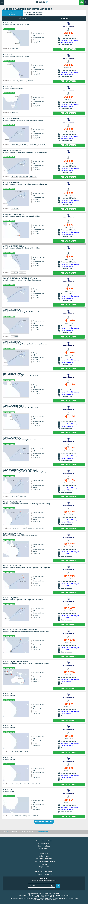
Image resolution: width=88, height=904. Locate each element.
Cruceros (4, 831)
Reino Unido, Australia (13, 214)
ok (58, 885)
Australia (7, 22)
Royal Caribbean (27, 831)
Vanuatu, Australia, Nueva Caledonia (20, 630)
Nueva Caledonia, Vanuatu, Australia (20, 470)
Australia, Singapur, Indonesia (17, 662)
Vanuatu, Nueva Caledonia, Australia (20, 278)
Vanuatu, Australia (12, 150)
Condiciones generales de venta (44, 861)
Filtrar (24, 18)
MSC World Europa (44, 843)
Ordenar (66, 18)
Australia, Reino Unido (13, 246)
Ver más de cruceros (44, 822)
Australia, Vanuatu (12, 118)
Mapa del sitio (44, 867)
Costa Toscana (44, 849)
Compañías (14, 831)
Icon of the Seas (44, 846)
